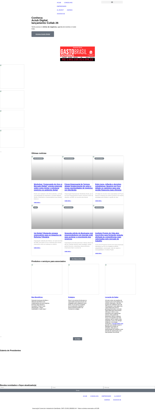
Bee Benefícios (37, 297)
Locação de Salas (111, 297)
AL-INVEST (60, 10)
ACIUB (59, 2)
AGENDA (69, 10)
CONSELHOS (68, 2)
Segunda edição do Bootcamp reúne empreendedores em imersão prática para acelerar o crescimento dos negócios (80, 236)
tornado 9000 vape (117, 323)
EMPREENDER (61, 6)
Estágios (71, 297)
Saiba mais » (37, 202)
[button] (112, 2)
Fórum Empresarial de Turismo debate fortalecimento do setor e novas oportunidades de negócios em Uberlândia (79, 187)
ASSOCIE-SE (61, 13)
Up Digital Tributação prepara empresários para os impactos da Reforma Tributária (47, 235)
